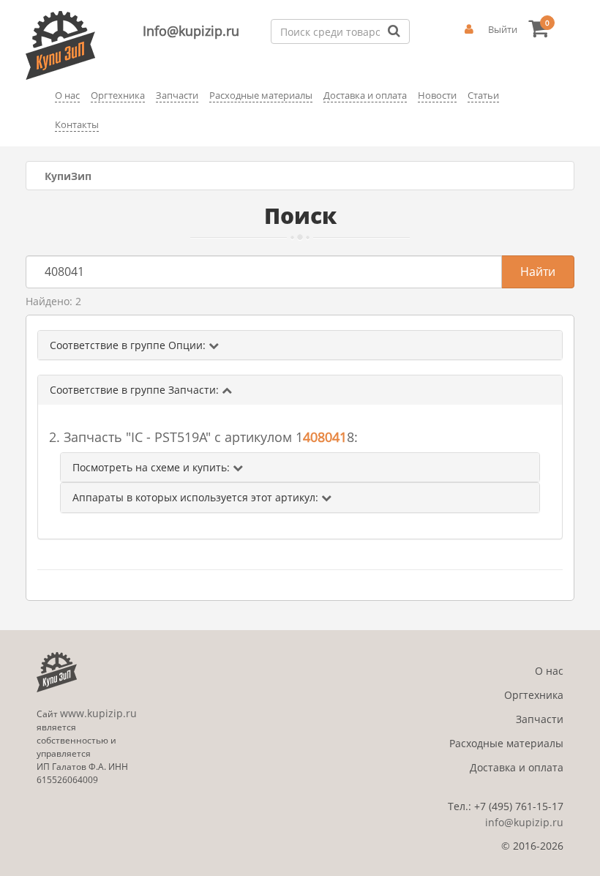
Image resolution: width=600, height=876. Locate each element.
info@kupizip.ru (524, 822)
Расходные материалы (506, 743)
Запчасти (539, 719)
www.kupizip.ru (98, 713)
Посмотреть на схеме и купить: (152, 467)
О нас (549, 671)
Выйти (502, 29)
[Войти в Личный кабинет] (469, 29)
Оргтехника (533, 695)
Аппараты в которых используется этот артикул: (196, 497)
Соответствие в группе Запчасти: (136, 390)
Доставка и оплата (516, 767)
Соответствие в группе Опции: (129, 345)
